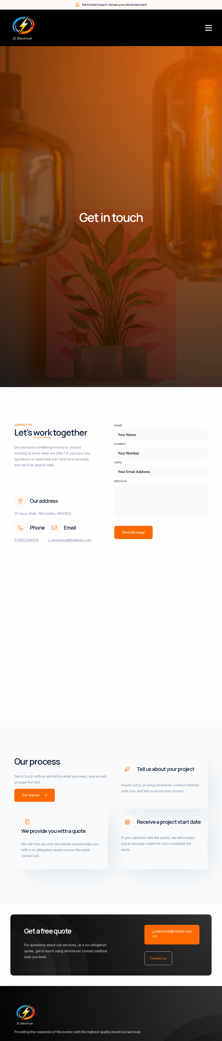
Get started (30, 795)
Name (118, 425)
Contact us (158, 958)
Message (120, 481)
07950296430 (26, 540)
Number (120, 444)
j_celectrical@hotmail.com (69, 540)
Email (118, 462)
